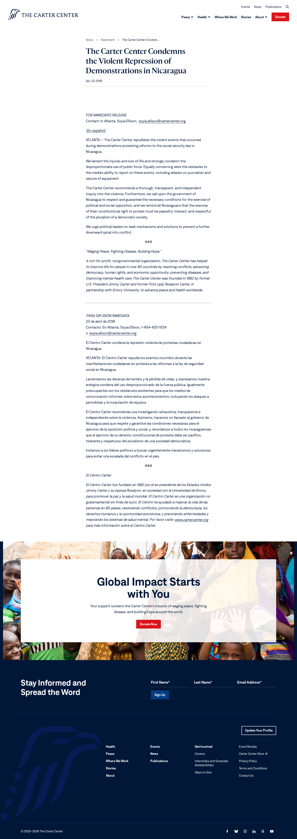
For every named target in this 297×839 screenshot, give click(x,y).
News (257, 7)
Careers (200, 754)
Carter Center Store (253, 754)
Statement (108, 39)
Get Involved (203, 746)
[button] (287, 7)
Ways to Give (203, 772)
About (259, 17)
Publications (273, 7)
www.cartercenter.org (191, 519)
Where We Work (226, 17)
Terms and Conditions (253, 768)
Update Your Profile (259, 731)
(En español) (95, 130)
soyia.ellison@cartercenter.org (162, 121)
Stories (246, 17)
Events (245, 7)
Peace (185, 17)
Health (202, 17)
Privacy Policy (248, 761)
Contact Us (246, 775)
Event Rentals (248, 746)
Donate (280, 17)
